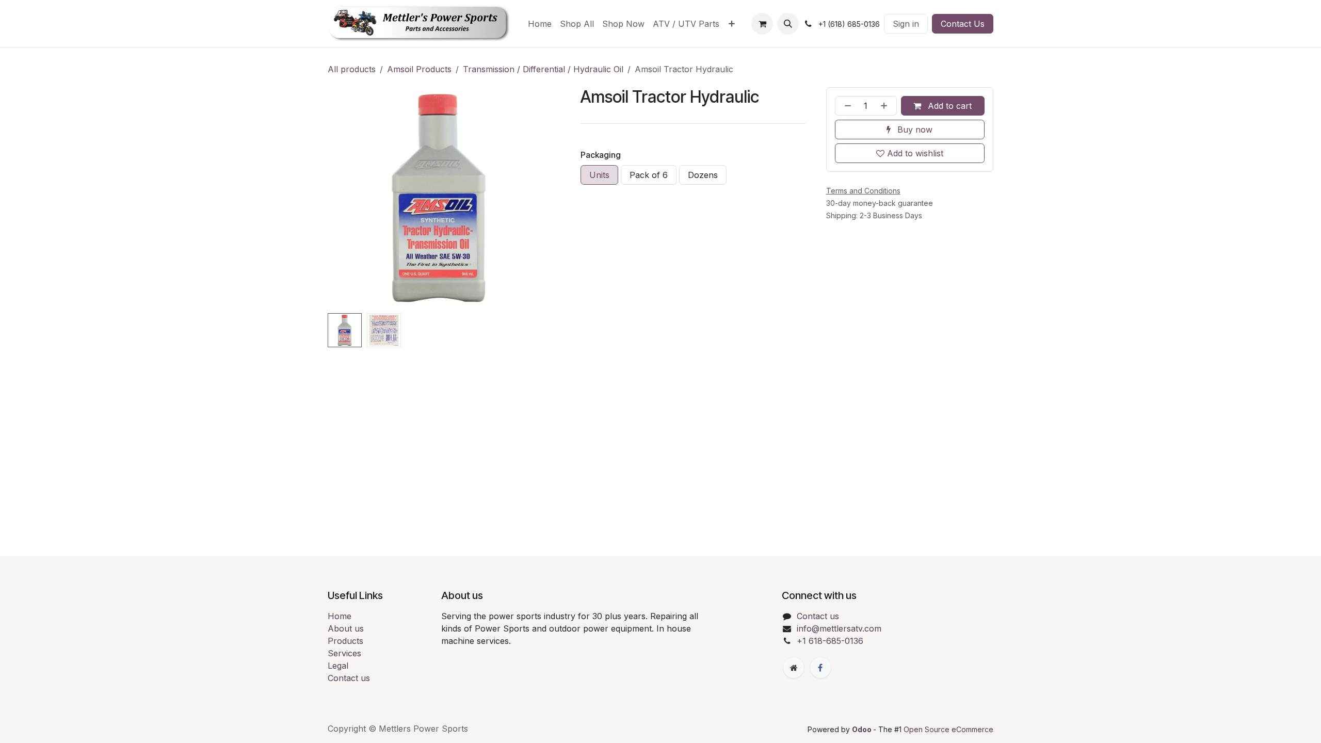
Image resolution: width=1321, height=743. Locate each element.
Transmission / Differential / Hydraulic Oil (543, 69)
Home (339, 616)
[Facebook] (820, 667)
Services (344, 653)
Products (345, 641)
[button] (788, 24)
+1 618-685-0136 (830, 641)
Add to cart (948, 106)
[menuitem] (540, 23)
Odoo (862, 729)
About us (346, 628)
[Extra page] (793, 667)
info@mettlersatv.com (839, 628)
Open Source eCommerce (948, 729)
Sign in (906, 24)
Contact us (349, 678)
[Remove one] (845, 105)
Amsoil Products (419, 69)
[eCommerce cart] (762, 24)
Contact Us (963, 24)
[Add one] (886, 105)
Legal (338, 665)
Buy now (913, 129)
